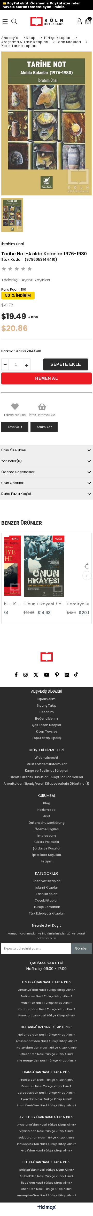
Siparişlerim (46, 699)
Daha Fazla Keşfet (16, 493)
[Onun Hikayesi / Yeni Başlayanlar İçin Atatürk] (30, 566)
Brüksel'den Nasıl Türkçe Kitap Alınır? (47, 1176)
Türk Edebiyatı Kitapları (47, 913)
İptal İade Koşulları (46, 855)
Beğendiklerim (46, 718)
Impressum (46, 836)
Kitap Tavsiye (46, 731)
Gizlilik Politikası (46, 842)
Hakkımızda (46, 810)
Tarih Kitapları (46, 894)
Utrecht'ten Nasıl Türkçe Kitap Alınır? (47, 1054)
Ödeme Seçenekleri (18, 471)
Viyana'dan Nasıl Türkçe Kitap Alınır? (46, 1131)
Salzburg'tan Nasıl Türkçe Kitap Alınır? (46, 1137)
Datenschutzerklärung (47, 823)
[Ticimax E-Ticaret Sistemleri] (46, 1207)
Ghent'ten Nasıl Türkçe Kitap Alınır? (47, 1189)
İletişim (46, 861)
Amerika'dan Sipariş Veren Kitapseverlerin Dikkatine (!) (46, 783)
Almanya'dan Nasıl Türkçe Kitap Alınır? (46, 990)
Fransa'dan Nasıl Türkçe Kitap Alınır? (47, 1079)
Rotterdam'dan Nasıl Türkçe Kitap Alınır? (47, 1047)
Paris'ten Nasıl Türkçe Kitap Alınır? (46, 1086)
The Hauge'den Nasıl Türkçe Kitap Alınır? (46, 1060)
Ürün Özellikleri (13, 450)
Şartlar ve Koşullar (46, 848)
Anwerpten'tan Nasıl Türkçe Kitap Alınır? (46, 1195)
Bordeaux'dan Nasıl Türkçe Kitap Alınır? (46, 1092)
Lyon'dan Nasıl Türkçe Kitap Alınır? (46, 1099)
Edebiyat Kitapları (46, 881)
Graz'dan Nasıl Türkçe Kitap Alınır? (46, 1150)
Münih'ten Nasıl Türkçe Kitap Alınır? (46, 1002)
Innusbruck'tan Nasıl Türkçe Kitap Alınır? (46, 1144)
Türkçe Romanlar (46, 907)
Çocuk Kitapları (46, 900)
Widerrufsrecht (46, 758)
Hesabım (47, 712)
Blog (46, 803)
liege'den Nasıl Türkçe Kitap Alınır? (46, 1182)
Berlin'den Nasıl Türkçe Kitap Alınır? (46, 996)
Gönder (81, 948)
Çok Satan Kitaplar (46, 725)
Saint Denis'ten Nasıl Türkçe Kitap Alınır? (46, 1105)
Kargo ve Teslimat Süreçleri (46, 770)
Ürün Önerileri (12, 482)
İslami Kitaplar (46, 887)
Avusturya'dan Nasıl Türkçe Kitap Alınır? (46, 1124)
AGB (46, 816)
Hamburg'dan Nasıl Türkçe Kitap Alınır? (46, 1009)
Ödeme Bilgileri (47, 829)
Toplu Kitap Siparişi (46, 738)
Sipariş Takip (46, 705)
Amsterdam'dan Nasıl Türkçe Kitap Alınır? (46, 1041)
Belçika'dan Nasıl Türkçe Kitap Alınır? (46, 1169)
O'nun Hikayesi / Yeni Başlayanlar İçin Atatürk (30, 604)
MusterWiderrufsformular (47, 764)
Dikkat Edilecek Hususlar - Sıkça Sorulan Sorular (46, 777)
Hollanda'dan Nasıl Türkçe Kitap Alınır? (46, 1034)
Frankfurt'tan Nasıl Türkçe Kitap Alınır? (46, 1015)
